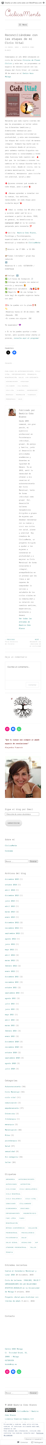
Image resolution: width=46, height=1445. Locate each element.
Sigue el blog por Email (19, 809)
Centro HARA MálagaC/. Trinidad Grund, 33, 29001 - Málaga (16, 1353)
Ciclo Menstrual (23, 386)
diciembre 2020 (12, 1042)
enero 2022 (10, 971)
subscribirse (14, 823)
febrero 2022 (11, 966)
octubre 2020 (11, 1052)
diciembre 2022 (12, 922)
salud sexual (12, 1242)
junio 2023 (10, 901)
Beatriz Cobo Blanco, (27, 233)
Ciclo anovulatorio (28, 1189)
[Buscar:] (17, 861)
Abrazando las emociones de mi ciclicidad (35, 643)
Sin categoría (32, 377)
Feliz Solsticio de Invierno (11, 642)
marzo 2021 (10, 1025)
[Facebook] (13, 729)
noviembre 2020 (12, 1047)
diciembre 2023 (12, 895)
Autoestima (25, 1184)
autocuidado (25, 381)
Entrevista (10, 1114)
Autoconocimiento (25, 371)
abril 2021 (10, 1020)
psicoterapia (11, 1141)
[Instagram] (7, 729)
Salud (21, 377)
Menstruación (11, 377)
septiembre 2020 (12, 1058)
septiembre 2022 (12, 933)
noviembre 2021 (12, 982)
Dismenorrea (11, 1208)
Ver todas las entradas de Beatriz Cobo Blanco (25, 623)
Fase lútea (11, 1218)
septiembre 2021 (12, 993)
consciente (11, 1203)
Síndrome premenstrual (16, 1247)
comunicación (11, 1103)
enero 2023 (10, 917)
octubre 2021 (11, 987)
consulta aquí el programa (26, 338)
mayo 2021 (9, 1015)
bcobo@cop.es (11, 1364)
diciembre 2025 (12, 879)
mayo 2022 (9, 950)
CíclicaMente (10, 386)
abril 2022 (10, 955)
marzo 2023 (10, 912)
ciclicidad (11, 1189)
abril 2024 (10, 890)
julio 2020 (10, 1069)
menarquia (32, 374)
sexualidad (10, 1151)
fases (22, 1218)
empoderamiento (19, 374)
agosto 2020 (10, 1063)
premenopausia (11, 399)
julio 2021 (10, 1004)
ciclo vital (10, 390)
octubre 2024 (11, 885)
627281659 (9, 1360)
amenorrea (10, 1179)
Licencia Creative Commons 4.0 (19, 1419)
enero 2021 (10, 1036)
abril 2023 (10, 906)
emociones (25, 1208)
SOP (36, 1242)
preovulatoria (28, 1233)
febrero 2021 (11, 1031)
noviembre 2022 (12, 928)
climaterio (20, 390)
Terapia (9, 1252)
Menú (24, 25)
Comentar (32, 685)
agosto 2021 (10, 998)
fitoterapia (10, 1119)
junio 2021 (10, 1009)
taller (8, 1162)
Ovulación (32, 1228)
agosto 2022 (10, 939)
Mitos (7, 1135)
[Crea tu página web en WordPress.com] (23, 2)
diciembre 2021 (12, 977)
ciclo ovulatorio (14, 1198)
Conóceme (9, 851)
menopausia (9, 394)
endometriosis (30, 1213)
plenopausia (32, 394)
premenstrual (12, 1233)
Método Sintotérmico (15, 1228)
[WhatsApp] (19, 729)
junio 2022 (10, 944)
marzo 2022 (10, 960)
